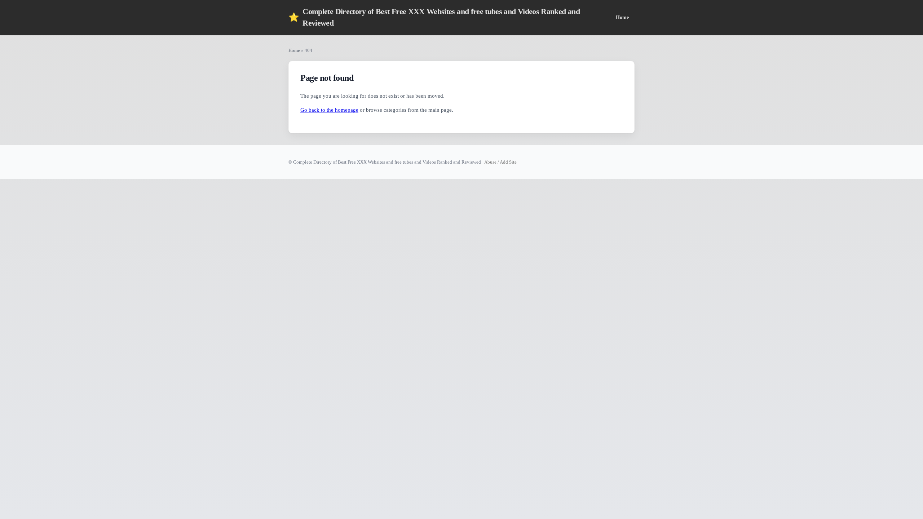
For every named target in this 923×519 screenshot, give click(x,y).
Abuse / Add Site (500, 162)
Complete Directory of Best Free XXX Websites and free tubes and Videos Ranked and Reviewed (434, 17)
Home (622, 17)
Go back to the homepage (329, 110)
